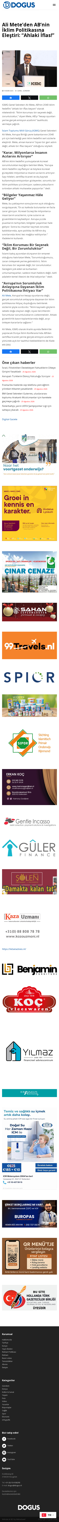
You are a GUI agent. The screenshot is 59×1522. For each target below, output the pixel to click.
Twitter (9, 1445)
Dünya (5, 1389)
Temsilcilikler (7, 1361)
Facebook (11, 1438)
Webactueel (20, 1519)
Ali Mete (6, 295)
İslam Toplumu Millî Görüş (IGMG (20, 130)
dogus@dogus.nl (15, 1485)
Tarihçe (5, 1342)
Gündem (26, 91)
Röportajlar (6, 1407)
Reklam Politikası (9, 1352)
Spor (4, 1413)
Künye (4, 1346)
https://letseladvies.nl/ (14, 949)
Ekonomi (5, 1416)
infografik (6, 1420)
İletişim (5, 1367)
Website (5, 1519)
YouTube (10, 1459)
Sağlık (4, 1410)
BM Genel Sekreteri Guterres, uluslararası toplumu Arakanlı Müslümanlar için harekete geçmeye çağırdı (26, 397)
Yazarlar (5, 1404)
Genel (19, 91)
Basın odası (7, 1358)
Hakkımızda (7, 1339)
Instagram (11, 1452)
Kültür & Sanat (8, 1392)
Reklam (5, 1355)
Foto (4, 1398)
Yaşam (5, 1395)
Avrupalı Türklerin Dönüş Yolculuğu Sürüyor (26, 376)
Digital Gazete (9, 419)
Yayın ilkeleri (7, 1349)
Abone (5, 1364)
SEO (11, 1519)
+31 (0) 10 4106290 (12, 1482)
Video (4, 1401)
